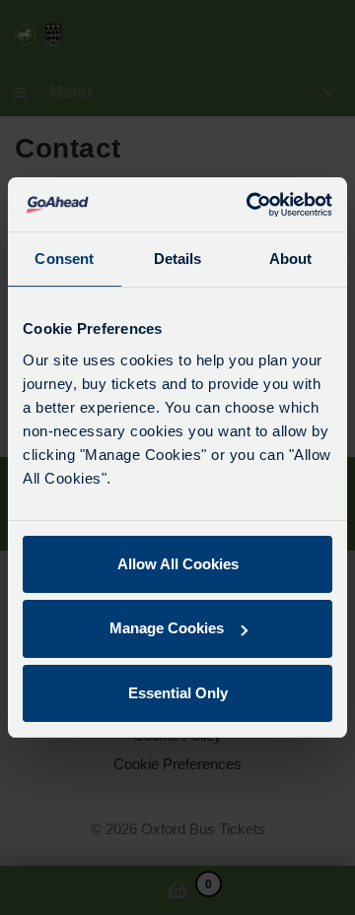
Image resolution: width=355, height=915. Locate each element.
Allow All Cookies (178, 564)
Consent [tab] (64, 258)
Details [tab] (178, 258)
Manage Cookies (166, 628)
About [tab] (291, 258)
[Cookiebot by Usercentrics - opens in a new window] (250, 205)
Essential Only (178, 693)
